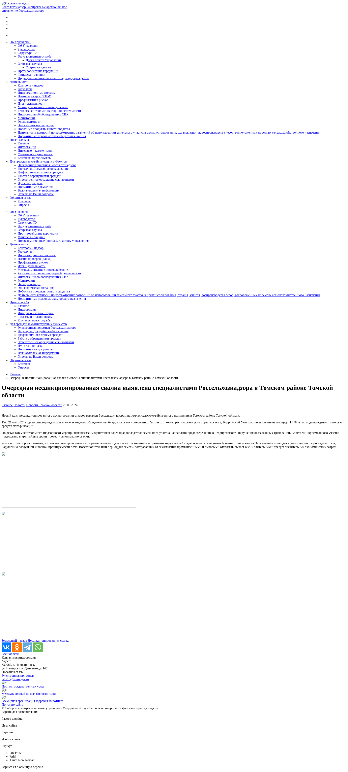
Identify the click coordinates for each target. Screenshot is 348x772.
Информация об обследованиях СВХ (43, 114)
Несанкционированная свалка (48, 640)
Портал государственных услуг (23, 686)
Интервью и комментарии (36, 150)
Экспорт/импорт (29, 121)
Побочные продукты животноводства (44, 129)
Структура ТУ (27, 53)
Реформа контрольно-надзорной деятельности (49, 110)
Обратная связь (20, 197)
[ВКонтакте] (6, 647)
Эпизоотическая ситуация (36, 125)
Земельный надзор (14, 640)
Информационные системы (37, 92)
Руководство (26, 49)
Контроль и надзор (31, 85)
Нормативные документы (35, 186)
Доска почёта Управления (43, 60)
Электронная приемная (18, 675)
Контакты (24, 201)
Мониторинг (26, 118)
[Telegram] (27, 647)
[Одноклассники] (17, 647)
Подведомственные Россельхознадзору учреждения (53, 78)
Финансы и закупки (31, 74)
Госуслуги (25, 89)
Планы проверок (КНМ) (34, 96)
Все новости (10, 654)
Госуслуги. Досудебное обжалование (43, 168)
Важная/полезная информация (38, 190)
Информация (27, 147)
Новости (19, 405)
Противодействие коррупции (38, 71)
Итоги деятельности (32, 103)
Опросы (23, 205)
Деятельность (19, 81)
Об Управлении (20, 42)
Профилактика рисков (33, 100)
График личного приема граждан (40, 172)
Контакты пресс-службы (34, 158)
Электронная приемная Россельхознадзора (47, 165)
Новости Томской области (44, 405)
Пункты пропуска (30, 183)
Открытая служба (30, 63)
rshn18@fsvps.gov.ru (15, 679)
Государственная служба (34, 56)
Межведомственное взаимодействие (43, 107)
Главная (15, 374)
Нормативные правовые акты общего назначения (52, 136)
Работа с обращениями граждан (39, 176)
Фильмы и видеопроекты (35, 154)
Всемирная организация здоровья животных (32, 701)
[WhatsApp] (38, 647)
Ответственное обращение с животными (46, 179)
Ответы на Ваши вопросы (36, 194)
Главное (23, 143)
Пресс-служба (19, 139)
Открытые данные (38, 67)
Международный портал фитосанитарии (30, 693)
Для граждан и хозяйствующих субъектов (38, 161)
